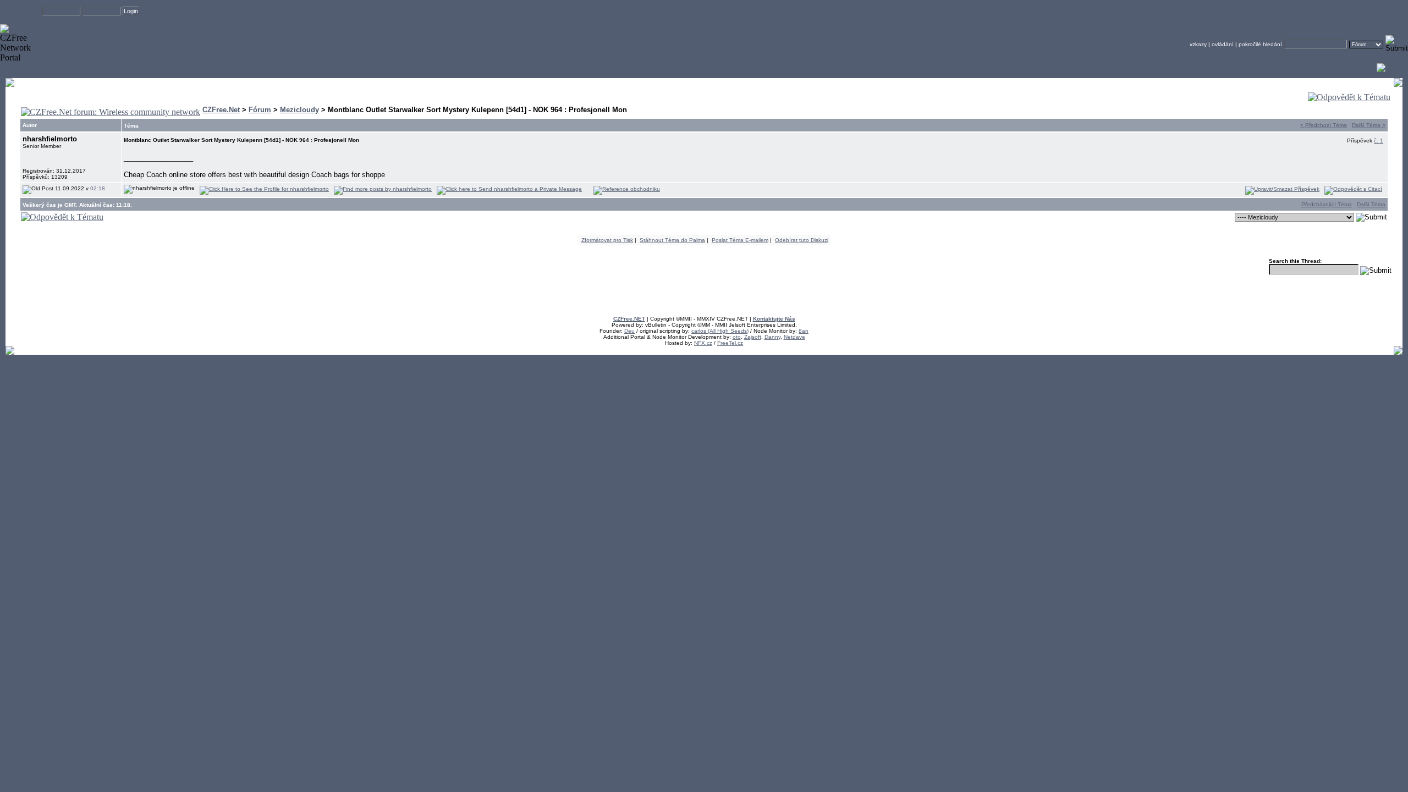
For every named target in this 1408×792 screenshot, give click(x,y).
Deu (629, 331)
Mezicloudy (299, 110)
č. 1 (1378, 141)
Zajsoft (752, 337)
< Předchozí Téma (1323, 125)
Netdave (794, 337)
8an (804, 331)
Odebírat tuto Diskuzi (801, 240)
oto (737, 337)
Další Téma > (1368, 125)
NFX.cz (703, 343)
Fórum (260, 110)
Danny (772, 337)
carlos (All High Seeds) (720, 331)
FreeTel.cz (730, 343)
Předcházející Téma (1326, 204)
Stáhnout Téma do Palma (672, 240)
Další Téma (1371, 204)
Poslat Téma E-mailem (740, 240)
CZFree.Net (221, 110)
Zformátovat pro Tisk (607, 240)
